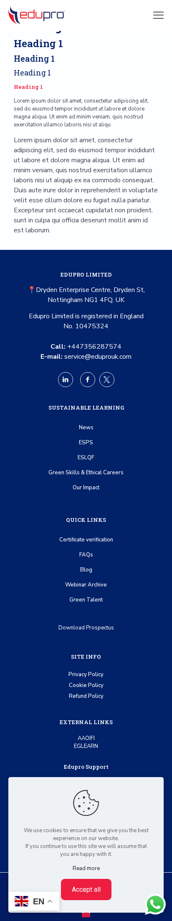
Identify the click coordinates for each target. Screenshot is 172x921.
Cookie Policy (86, 685)
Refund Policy (86, 696)
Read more (86, 868)
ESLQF (86, 457)
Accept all (86, 889)
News (86, 427)
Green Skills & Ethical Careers (86, 472)
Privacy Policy (86, 674)
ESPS (86, 442)
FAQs (86, 555)
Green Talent (86, 600)
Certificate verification (86, 540)
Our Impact (86, 487)
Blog (86, 570)
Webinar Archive (86, 585)
